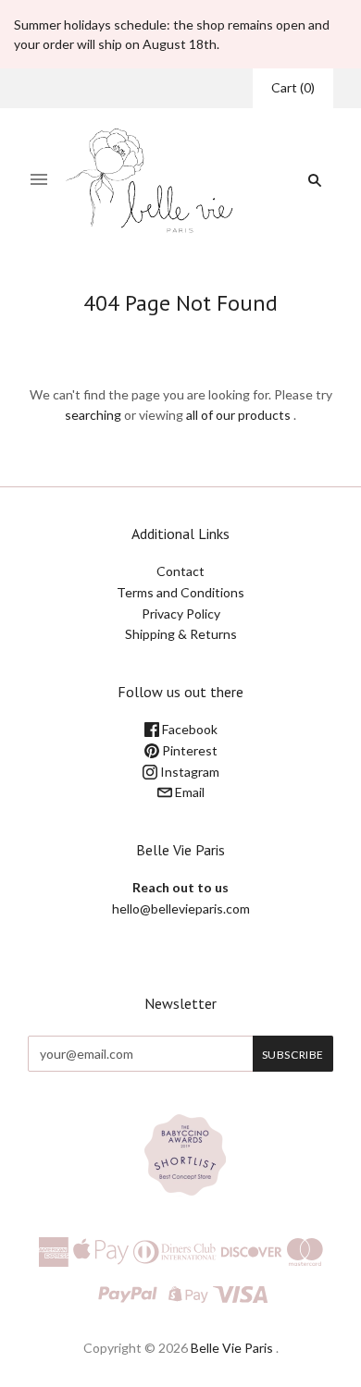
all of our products (238, 415)
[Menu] (39, 180)
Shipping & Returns (181, 634)
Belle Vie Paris (232, 1348)
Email (188, 792)
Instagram (188, 771)
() (293, 87)
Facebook (188, 729)
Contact (180, 571)
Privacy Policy (181, 613)
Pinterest (188, 750)
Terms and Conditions (180, 592)
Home (164, 336)
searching (93, 415)
